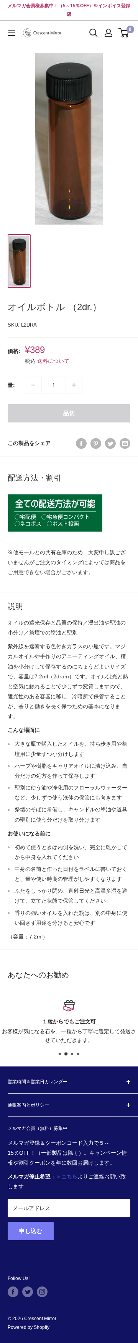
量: (11, 385)
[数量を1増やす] (74, 385)
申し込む (30, 1231)
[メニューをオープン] (11, 33)
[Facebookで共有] (81, 443)
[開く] (93, 33)
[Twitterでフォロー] (27, 1291)
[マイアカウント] (108, 33)
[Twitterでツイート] (110, 443)
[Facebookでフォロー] (13, 1291)
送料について (53, 361)
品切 (69, 413)
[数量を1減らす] (33, 385)
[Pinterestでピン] (95, 443)
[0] (124, 32)
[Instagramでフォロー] (42, 1291)
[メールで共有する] (125, 443)
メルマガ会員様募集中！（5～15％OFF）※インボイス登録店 (69, 10)
